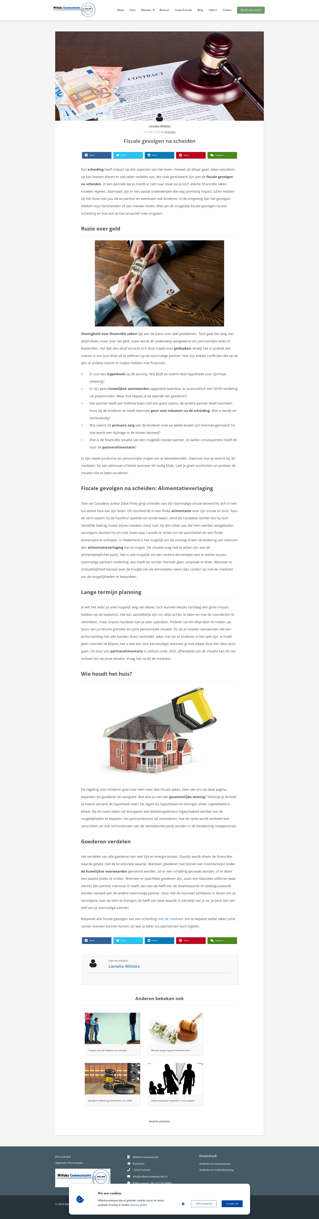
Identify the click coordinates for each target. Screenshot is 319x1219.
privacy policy (139, 1204)
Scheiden (170, 132)
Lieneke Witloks (160, 126)
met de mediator (171, 919)
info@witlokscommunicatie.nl (150, 1176)
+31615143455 (141, 1170)
